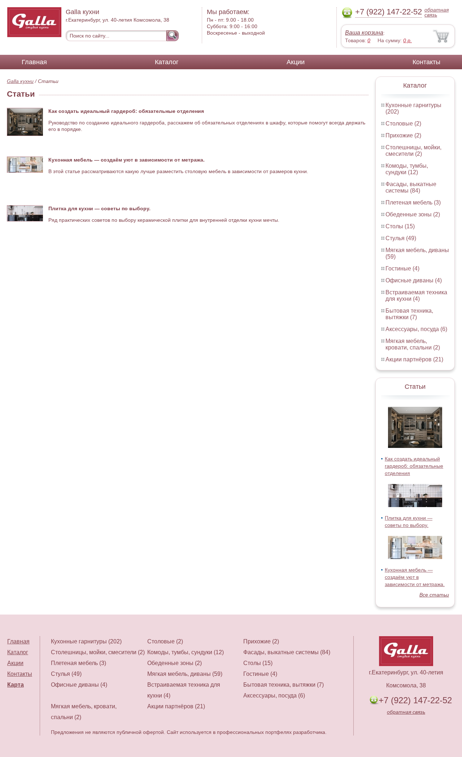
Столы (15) (400, 226)
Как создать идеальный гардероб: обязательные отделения (414, 466)
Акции (296, 62)
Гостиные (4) (402, 268)
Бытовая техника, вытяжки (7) (409, 314)
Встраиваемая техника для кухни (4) (416, 295)
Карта (15, 685)
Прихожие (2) (403, 135)
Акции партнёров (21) (414, 359)
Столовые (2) (403, 123)
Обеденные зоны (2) (412, 214)
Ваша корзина (364, 33)
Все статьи (434, 595)
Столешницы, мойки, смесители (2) (413, 150)
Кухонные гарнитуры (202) (86, 641)
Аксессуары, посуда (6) (416, 329)
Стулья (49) (400, 238)
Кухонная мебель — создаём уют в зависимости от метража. (415, 577)
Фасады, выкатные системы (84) (410, 187)
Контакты (426, 62)
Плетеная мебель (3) (413, 202)
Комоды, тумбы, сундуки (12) (406, 169)
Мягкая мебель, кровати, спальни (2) (412, 344)
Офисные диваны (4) (413, 280)
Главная (34, 62)
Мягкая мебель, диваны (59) (184, 674)
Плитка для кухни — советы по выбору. (99, 208)
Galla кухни (20, 81)
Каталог (167, 62)
